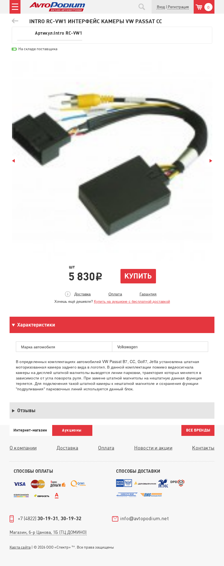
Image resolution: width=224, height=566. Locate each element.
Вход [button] (161, 7)
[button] (178, 7)
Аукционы (72, 430)
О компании (23, 448)
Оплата (115, 294)
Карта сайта (20, 547)
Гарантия (148, 294)
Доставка (82, 294)
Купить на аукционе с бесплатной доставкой (132, 301)
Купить (138, 276)
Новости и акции (153, 448)
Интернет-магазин (30, 430)
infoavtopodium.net (144, 518)
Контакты (203, 448)
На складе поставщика (37, 49)
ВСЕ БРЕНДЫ (198, 430)
